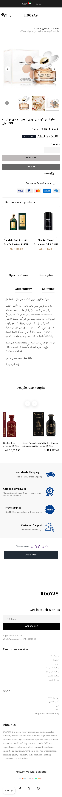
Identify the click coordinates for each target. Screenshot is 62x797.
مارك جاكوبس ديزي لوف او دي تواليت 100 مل (38, 31)
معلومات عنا (54, 656)
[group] (52, 103)
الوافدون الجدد (42, 28)
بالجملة (56, 709)
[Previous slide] (6, 237)
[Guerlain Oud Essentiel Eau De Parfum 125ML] (46, 223)
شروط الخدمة (53, 680)
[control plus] (46, 150)
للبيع (57, 705)
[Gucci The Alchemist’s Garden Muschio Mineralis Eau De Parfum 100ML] (16, 223)
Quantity (55, 144)
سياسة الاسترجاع (52, 672)
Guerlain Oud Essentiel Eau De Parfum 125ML (46, 242)
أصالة (57, 664)
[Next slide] (7, 68)
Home (56, 28)
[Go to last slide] (54, 68)
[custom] (38, 788)
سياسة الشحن (53, 676)
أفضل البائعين (54, 701)
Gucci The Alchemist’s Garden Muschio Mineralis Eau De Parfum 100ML (16, 246)
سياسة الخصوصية (52, 668)
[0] (5, 16)
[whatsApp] (29, 788)
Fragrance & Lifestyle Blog (47, 713)
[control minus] (57, 150)
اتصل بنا (56, 660)
